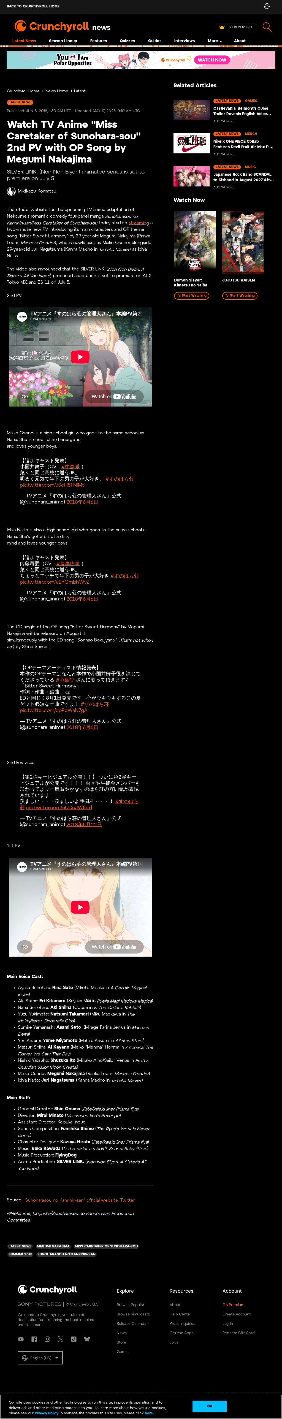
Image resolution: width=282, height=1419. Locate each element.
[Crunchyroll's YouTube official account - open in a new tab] (21, 1339)
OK (209, 1406)
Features (98, 41)
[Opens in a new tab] (141, 60)
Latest (80, 91)
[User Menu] (266, 7)
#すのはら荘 (119, 479)
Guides (154, 41)
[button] (40, 1357)
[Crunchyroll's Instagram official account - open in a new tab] (47, 1339)
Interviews (184, 41)
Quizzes (127, 41)
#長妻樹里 (68, 564)
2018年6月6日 (82, 502)
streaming (139, 223)
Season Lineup (63, 41)
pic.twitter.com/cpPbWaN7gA (54, 710)
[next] (263, 245)
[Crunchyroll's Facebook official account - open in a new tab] (34, 1339)
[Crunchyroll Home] (47, 1293)
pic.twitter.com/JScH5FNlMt (52, 485)
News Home (56, 91)
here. (149, 1413)
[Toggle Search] (267, 27)
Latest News (24, 41)
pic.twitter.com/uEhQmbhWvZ (55, 582)
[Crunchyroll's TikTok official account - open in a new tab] (73, 1339)
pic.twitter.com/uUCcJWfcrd (59, 807)
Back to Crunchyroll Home (33, 6)
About (240, 41)
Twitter (127, 1200)
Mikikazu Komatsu (37, 191)
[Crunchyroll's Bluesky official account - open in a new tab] (87, 1339)
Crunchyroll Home (23, 91)
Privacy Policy (46, 1413)
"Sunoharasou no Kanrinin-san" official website (71, 1200)
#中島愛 (70, 467)
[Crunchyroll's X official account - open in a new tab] (60, 1339)
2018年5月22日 (84, 824)
